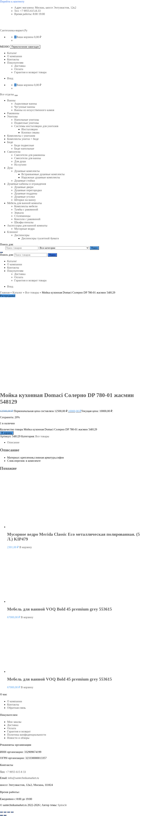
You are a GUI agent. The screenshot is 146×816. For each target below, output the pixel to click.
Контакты (13, 59)
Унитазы (12, 116)
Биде (10, 142)
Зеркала (19, 212)
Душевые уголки (24, 196)
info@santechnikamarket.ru (23, 777)
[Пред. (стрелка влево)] (1, 815)
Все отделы (7, 94)
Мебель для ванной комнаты (24, 203)
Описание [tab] (13, 442)
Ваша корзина (24, 36)
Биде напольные (24, 148)
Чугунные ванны (24, 106)
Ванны (11, 100)
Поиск (94, 248)
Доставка (19, 65)
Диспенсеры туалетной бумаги (40, 238)
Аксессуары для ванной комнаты (27, 225)
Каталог (12, 53)
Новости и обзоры (18, 737)
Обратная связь (16, 707)
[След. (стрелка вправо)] (5, 815)
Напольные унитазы (26, 119)
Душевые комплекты (27, 171)
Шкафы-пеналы (23, 222)
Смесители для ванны (27, 158)
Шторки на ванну (25, 199)
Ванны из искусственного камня (34, 110)
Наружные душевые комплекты (40, 177)
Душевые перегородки (28, 190)
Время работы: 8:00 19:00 (29, 14)
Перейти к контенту (12, 1)
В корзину (6, 433)
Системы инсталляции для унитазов (36, 126)
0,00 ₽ (37, 36)
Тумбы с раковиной (26, 209)
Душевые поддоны (25, 193)
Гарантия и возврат (19, 731)
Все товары (32, 292)
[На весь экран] (5, 812)
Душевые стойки (24, 180)
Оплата (18, 69)
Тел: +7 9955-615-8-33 (27, 10)
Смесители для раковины (29, 154)
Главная (5, 292)
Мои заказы (14, 721)
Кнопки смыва (30, 132)
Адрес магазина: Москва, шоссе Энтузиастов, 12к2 (45, 7)
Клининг (12, 231)
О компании (14, 56)
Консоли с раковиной (27, 219)
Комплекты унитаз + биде (23, 138)
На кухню (20, 164)
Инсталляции (29, 129)
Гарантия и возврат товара (30, 72)
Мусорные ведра (24, 228)
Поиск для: (6, 244)
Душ (10, 167)
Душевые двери (23, 187)
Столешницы (22, 215)
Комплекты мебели (26, 206)
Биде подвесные (24, 145)
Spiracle (62, 805)
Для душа (20, 161)
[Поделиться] (8, 812)
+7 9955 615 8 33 (16, 771)
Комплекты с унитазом (21, 135)
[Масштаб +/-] (1, 812)
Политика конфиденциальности (26, 734)
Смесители (13, 151)
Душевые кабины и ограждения (26, 183)
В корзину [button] (25, 547)
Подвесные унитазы (26, 122)
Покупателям (15, 62)
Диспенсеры (21, 235)
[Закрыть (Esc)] (12, 812)
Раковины (13, 113)
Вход (10, 78)
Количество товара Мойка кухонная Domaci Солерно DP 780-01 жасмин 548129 (48, 429)
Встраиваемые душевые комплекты (43, 174)
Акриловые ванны (25, 103)
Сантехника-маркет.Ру (13, 30)
